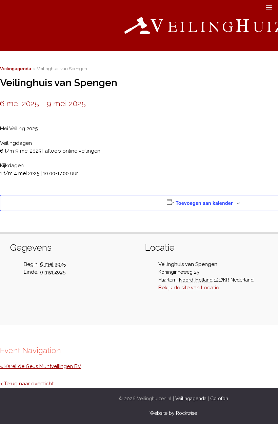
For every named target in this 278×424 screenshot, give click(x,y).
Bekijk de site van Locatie (188, 288)
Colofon (219, 398)
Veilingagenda (15, 68)
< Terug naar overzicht (27, 384)
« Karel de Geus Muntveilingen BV (40, 366)
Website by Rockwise (173, 413)
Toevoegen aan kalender (204, 202)
